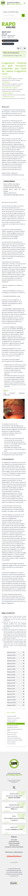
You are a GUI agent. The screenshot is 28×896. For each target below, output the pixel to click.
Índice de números (11, 723)
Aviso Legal (14, 839)
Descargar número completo (10, 40)
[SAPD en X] (14, 788)
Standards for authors (12, 727)
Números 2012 (11, 691)
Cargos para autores (12, 736)
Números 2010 (11, 697)
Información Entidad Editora (14, 738)
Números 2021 (11, 666)
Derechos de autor (11, 734)
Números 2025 (11, 655)
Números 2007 (11, 705)
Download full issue (8, 43)
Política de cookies (14, 845)
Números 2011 (11, 694)
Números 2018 (11, 674)
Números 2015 (11, 683)
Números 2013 (11, 688)
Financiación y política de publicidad (14, 847)
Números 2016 (11, 680)
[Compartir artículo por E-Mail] (24, 48)
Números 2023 (11, 661)
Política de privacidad (14, 843)
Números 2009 (11, 700)
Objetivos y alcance (12, 720)
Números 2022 (11, 663)
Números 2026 (11, 652)
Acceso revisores (11, 743)
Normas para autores (12, 725)
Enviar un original (11, 742)
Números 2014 (11, 686)
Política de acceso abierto (13, 718)
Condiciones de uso (14, 841)
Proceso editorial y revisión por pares (14, 730)
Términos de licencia (12, 732)
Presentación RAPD (11, 716)
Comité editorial (11, 722)
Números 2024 (11, 658)
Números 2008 (11, 702)
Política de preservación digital (14, 740)
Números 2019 (11, 672)
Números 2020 (11, 669)
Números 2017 (11, 677)
